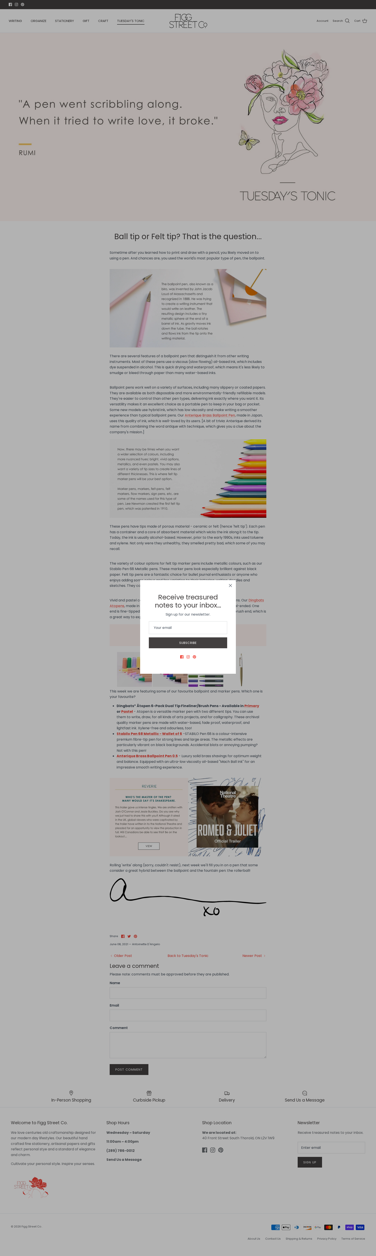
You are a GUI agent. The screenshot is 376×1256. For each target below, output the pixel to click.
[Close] (230, 585)
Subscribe (188, 643)
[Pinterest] (194, 656)
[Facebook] (181, 656)
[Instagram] (188, 656)
